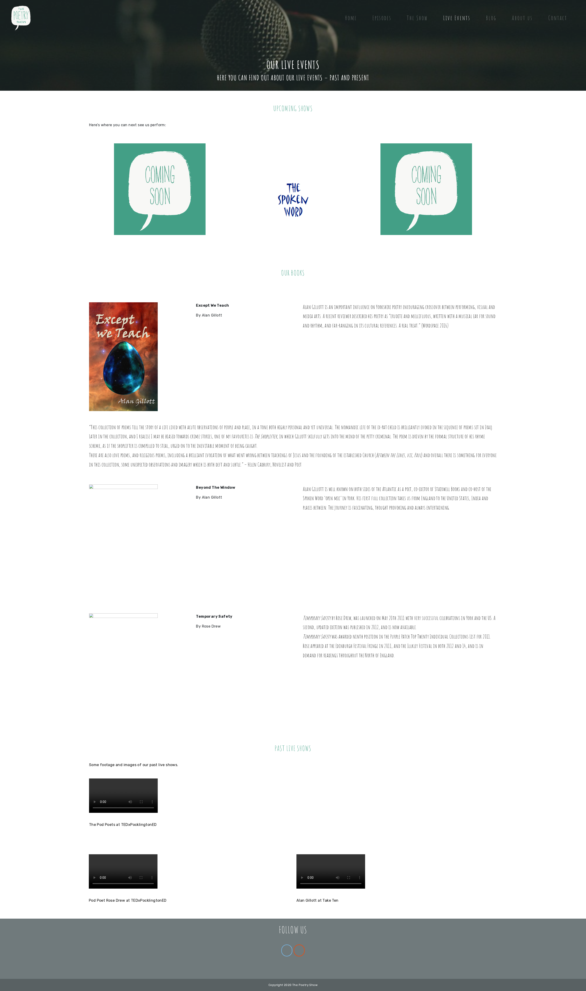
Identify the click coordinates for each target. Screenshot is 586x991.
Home (351, 18)
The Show (417, 18)
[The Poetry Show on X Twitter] (286, 950)
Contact (557, 18)
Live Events (456, 18)
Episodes (381, 18)
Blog (491, 18)
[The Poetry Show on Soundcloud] (299, 950)
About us (522, 18)
